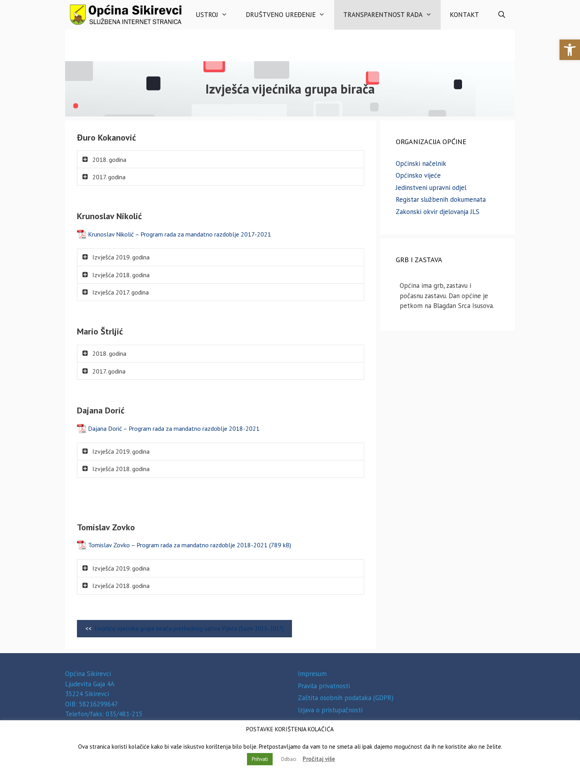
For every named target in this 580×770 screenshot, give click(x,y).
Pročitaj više (319, 758)
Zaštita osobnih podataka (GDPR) (345, 697)
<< (184, 628)
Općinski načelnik (421, 163)
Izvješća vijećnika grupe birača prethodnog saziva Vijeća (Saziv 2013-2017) (189, 628)
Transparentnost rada (383, 14)
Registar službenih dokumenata (441, 199)
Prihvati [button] (260, 759)
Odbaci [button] (288, 759)
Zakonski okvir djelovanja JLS (437, 211)
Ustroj (207, 14)
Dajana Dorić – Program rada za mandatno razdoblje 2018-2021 (174, 428)
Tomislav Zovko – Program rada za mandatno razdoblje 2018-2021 (178, 545)
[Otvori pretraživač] (501, 15)
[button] (569, 49)
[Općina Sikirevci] (125, 15)
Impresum (312, 673)
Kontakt (464, 14)
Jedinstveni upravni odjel (431, 187)
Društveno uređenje (281, 14)
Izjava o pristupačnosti (330, 710)
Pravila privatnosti (324, 686)
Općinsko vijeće (418, 175)
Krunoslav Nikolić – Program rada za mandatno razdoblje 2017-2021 (179, 234)
